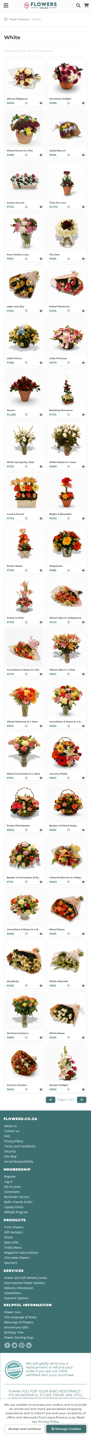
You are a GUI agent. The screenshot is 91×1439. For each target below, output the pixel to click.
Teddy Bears (13, 1247)
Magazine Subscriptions (21, 1252)
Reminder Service (16, 1197)
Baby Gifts (11, 1242)
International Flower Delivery (24, 1283)
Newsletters (12, 1293)
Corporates (12, 1192)
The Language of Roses (20, 1317)
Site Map (10, 1156)
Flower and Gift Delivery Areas (25, 1278)
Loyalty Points (13, 1207)
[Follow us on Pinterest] (22, 1345)
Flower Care (12, 1312)
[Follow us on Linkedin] (29, 1345)
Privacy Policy (48, 1422)
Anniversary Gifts (16, 1327)
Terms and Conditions (20, 1146)
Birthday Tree (13, 1332)
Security (10, 1151)
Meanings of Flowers (18, 1322)
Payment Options (16, 1298)
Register (10, 1176)
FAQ (7, 1136)
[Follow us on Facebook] (7, 1345)
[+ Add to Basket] (41, 103)
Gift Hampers (13, 1232)
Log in (8, 1182)
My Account (12, 1187)
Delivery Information (18, 1288)
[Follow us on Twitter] (14, 1345)
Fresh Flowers (19, 19)
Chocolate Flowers (17, 1258)
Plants (8, 1237)
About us (10, 1126)
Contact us (11, 1131)
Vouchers (10, 1263)
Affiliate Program (16, 1212)
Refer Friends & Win (18, 1202)
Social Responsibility (18, 1161)
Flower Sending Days (19, 1337)
